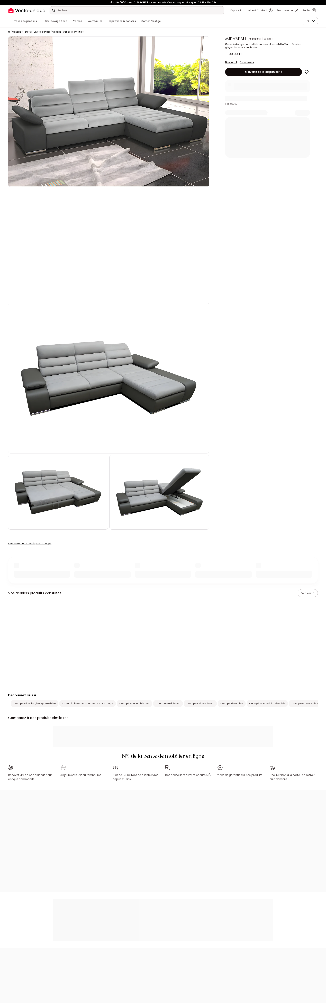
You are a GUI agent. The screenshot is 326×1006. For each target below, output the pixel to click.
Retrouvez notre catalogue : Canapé (29, 543)
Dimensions (247, 62)
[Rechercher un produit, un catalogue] (53, 10)
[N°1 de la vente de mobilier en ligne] (27, 10)
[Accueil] (9, 32)
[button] (108, 244)
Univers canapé (42, 31)
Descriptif (231, 62)
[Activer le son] (21, 295)
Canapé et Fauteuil (22, 31)
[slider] (116, 295)
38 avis (267, 38)
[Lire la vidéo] (13, 295)
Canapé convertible (73, 31)
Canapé (56, 31)
